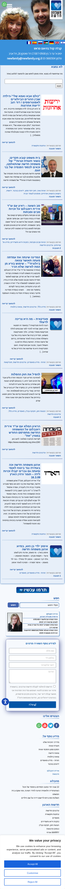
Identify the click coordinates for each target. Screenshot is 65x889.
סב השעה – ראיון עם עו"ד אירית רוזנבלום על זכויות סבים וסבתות (23, 209)
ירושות (9, 190)
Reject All (32, 882)
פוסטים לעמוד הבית (32, 193)
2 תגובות (56, 248)
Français (29, 42)
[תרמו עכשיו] (32, 592)
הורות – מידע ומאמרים (49, 760)
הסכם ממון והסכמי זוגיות (49, 749)
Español (35, 42)
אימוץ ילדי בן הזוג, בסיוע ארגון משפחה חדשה (32, 547)
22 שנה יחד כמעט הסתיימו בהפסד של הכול (40, 787)
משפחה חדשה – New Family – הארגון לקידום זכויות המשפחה (56, 9)
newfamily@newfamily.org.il (24, 58)
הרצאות (55, 774)
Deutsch (52, 42)
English (57, 42)
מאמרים (21, 411)
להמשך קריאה (8, 142)
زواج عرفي (46, 42)
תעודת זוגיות (54, 746)
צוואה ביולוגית (16, 307)
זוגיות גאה (41, 190)
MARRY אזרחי (52, 832)
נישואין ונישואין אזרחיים (51, 193)
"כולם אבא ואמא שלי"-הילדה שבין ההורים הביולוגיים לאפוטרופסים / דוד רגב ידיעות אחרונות (21, 100)
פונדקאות (8, 362)
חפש (56, 598)
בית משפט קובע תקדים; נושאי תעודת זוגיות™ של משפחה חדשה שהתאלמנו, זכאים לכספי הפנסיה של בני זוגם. (22, 164)
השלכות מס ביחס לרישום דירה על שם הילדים (40, 798)
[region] (32, 862)
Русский (40, 42)
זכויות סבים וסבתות (38, 242)
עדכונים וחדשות (46, 245)
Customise (32, 873)
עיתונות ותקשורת (39, 146)
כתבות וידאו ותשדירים (19, 242)
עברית (63, 42)
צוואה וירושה (53, 753)
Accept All (33, 864)
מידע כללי (42, 307)
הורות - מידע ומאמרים (36, 362)
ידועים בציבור (18, 190)
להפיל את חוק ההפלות (25, 374)
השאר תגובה (55, 148)
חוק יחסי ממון (30, 190)
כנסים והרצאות (52, 829)
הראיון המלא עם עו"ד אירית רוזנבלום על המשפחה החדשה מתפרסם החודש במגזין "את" (22, 431)
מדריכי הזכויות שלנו (51, 742)
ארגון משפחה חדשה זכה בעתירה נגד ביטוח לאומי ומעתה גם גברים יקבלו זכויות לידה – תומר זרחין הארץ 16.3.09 (21, 471)
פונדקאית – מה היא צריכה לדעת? (31, 320)
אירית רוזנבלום (52, 614)
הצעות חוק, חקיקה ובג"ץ (36, 411)
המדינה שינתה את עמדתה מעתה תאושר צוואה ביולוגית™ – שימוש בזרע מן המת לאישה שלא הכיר (22, 262)
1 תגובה (57, 417)
